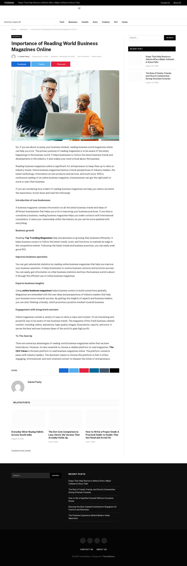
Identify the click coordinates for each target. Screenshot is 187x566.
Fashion (106, 22)
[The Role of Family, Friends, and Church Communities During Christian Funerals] (135, 77)
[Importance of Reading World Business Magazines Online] (65, 105)
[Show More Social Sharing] (73, 64)
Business (73, 22)
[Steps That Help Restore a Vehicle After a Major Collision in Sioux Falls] (135, 60)
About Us (177, 3)
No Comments (83, 56)
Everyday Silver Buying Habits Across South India (27, 433)
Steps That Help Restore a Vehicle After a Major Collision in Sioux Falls (49, 3)
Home (125, 22)
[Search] (182, 22)
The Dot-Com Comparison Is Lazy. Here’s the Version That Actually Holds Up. (64, 435)
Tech (61, 22)
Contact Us (165, 3)
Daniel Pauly (24, 56)
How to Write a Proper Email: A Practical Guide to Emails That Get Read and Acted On (102, 435)
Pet (116, 22)
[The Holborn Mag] (93, 12)
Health (85, 22)
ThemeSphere (109, 556)
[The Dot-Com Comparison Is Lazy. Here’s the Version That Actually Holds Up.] (65, 418)
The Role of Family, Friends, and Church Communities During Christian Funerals (159, 76)
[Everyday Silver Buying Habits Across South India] (28, 418)
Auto (95, 22)
